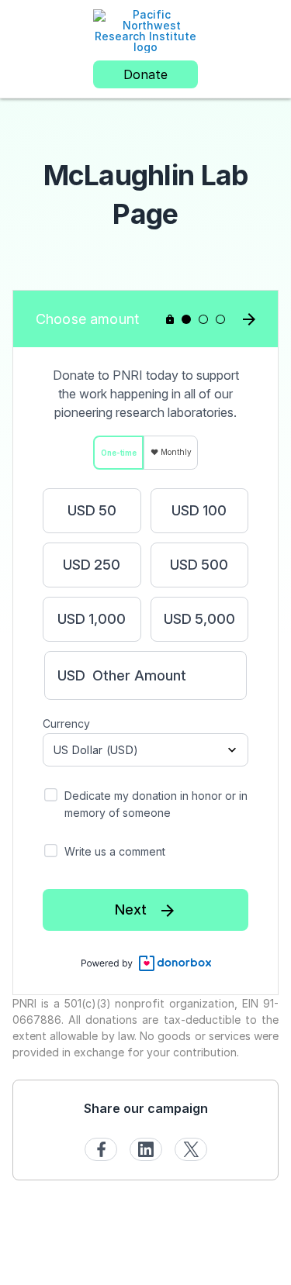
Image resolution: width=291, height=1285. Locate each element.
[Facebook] (101, 1149)
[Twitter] (191, 1149)
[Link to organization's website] (145, 29)
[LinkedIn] (146, 1149)
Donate (145, 74)
